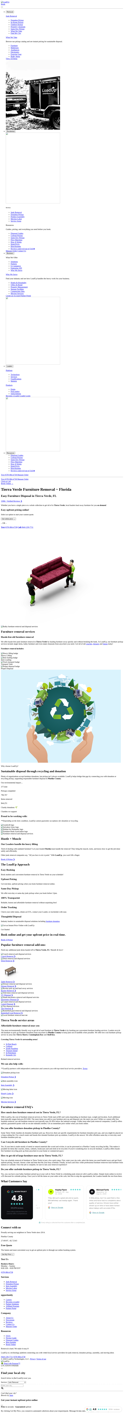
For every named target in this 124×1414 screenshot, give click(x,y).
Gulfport (9, 1046)
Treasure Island (11, 1051)
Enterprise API (16, 268)
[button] (62, 1112)
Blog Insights (11, 1342)
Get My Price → (7, 1254)
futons (105, 644)
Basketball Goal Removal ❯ (12, 1013)
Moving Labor (16, 219)
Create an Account (13, 296)
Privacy (33, 1359)
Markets (14, 381)
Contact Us (21, 251)
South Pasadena (12, 1048)
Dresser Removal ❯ (8, 986)
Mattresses (15, 48)
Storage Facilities (17, 289)
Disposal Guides (17, 233)
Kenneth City (11, 1055)
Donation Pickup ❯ (8, 1077)
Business (10, 253)
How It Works (16, 242)
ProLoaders (15, 391)
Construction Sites (18, 291)
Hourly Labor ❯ (7, 1094)
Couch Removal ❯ (8, 956)
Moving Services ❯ (8, 1102)
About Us (9, 1318)
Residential (11, 131)
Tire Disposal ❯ (7, 1008)
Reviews (23, 249)
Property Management (19, 287)
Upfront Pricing (17, 236)
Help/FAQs (15, 244)
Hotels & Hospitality (18, 283)
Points (13, 389)
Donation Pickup (17, 20)
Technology (15, 375)
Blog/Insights (16, 246)
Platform (9, 370)
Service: (4, 1382)
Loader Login (25, 396)
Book (3, 4)
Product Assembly (18, 217)
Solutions (14, 262)
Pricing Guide (11, 1338)
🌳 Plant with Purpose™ (10, 1363)
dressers (96, 644)
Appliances (15, 50)
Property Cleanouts (18, 27)
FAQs (8, 1336)
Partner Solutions (12, 1304)
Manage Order (11, 251)
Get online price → (8, 519)
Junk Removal (11, 16)
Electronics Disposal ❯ (10, 1000)
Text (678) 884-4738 (9, 475)
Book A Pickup (7, 940)
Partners (14, 264)
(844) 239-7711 (7, 1357)
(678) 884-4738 (7, 1272)
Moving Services (17, 294)
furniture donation (53, 921)
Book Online (7, 483)
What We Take (16, 31)
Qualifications (16, 379)
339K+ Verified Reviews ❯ (11, 501)
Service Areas (16, 221)
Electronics (15, 52)
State (11, 1395)
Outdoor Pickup (17, 25)
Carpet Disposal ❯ (8, 1004)
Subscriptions (16, 394)
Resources (10, 453)
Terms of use (41, 1359)
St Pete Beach (11, 1044)
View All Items (11, 59)
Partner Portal (25, 296)
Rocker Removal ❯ (8, 991)
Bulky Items (15, 56)
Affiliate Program (12, 1306)
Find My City (16, 33)
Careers (9, 1300)
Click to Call (6, 481)
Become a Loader (13, 396)
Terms (85, 1069)
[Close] (2, 1368)
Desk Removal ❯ (7, 961)
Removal (10, 12)
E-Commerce (16, 266)
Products (9, 385)
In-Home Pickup (17, 22)
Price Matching (16, 240)
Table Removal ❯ (8, 982)
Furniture (14, 46)
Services (14, 377)
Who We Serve (16, 270)
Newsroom (10, 1320)
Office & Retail (16, 285)
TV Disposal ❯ (7, 995)
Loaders (9, 366)
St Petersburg (11, 1053)
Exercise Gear (16, 54)
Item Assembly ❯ (7, 1085)
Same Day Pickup (17, 29)
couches (89, 644)
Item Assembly (11, 1286)
